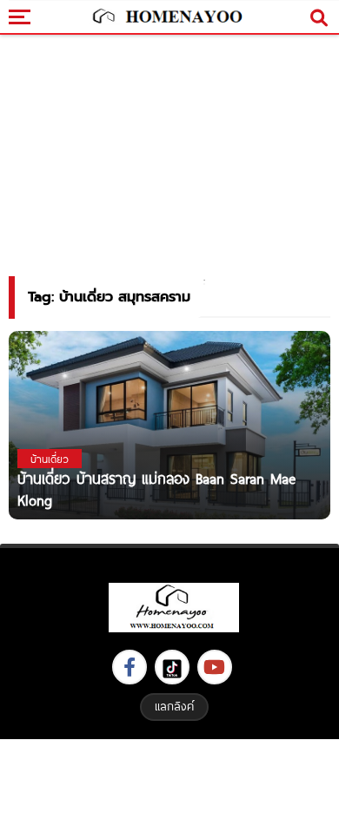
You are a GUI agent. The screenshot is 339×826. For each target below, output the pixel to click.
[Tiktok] (172, 667)
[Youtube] (214, 667)
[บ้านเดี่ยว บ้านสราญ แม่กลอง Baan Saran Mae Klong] (169, 424)
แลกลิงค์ (174, 706)
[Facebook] (129, 667)
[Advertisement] (169, 780)
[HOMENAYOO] (165, 17)
